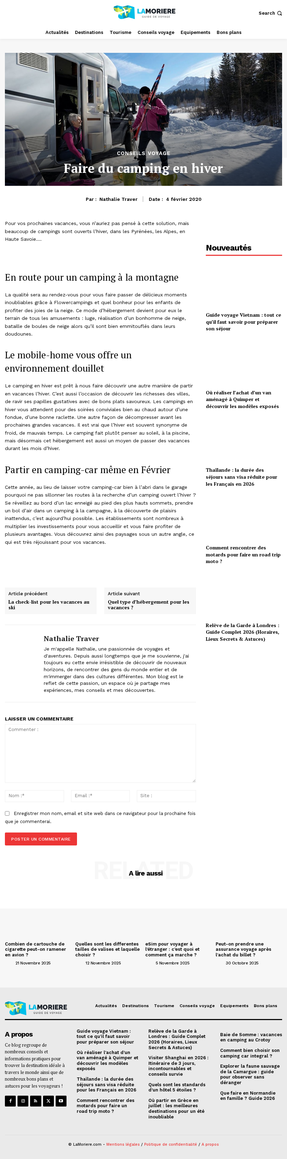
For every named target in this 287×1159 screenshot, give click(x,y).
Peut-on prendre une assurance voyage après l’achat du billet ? (243, 949)
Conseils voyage (143, 153)
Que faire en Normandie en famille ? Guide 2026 (247, 1095)
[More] (173, 568)
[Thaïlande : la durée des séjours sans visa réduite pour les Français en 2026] (244, 440)
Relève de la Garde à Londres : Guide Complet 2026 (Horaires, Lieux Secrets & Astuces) (242, 632)
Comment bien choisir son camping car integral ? (250, 1053)
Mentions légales (123, 1144)
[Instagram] (23, 1101)
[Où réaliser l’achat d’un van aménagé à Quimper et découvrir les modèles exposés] (244, 362)
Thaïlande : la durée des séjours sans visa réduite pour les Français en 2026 (241, 476)
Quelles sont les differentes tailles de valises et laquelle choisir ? (107, 949)
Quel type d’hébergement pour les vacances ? (148, 605)
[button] (271, 13)
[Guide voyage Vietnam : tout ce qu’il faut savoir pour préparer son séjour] (244, 284)
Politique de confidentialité (170, 1144)
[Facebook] (10, 1101)
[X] (48, 1101)
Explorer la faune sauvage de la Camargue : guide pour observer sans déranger (250, 1074)
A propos (210, 1144)
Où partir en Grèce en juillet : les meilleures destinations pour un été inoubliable (176, 1108)
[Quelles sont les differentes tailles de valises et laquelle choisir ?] (108, 913)
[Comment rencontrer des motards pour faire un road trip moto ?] (244, 517)
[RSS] (35, 1101)
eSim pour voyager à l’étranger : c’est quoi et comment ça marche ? (172, 949)
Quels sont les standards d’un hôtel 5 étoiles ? (176, 1087)
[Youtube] (61, 1101)
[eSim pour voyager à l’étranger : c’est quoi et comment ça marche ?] (178, 913)
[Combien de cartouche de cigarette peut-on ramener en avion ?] (38, 913)
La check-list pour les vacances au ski (48, 605)
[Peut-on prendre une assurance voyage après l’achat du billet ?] (249, 913)
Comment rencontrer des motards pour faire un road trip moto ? (243, 554)
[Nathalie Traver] (21, 663)
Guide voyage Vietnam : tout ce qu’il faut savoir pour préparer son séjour (243, 321)
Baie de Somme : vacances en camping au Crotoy (251, 1037)
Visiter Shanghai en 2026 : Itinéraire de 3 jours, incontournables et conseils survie (178, 1066)
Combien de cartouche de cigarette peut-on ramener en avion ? (35, 949)
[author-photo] (9, 963)
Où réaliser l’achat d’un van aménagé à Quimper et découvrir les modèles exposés (242, 399)
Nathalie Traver (118, 199)
